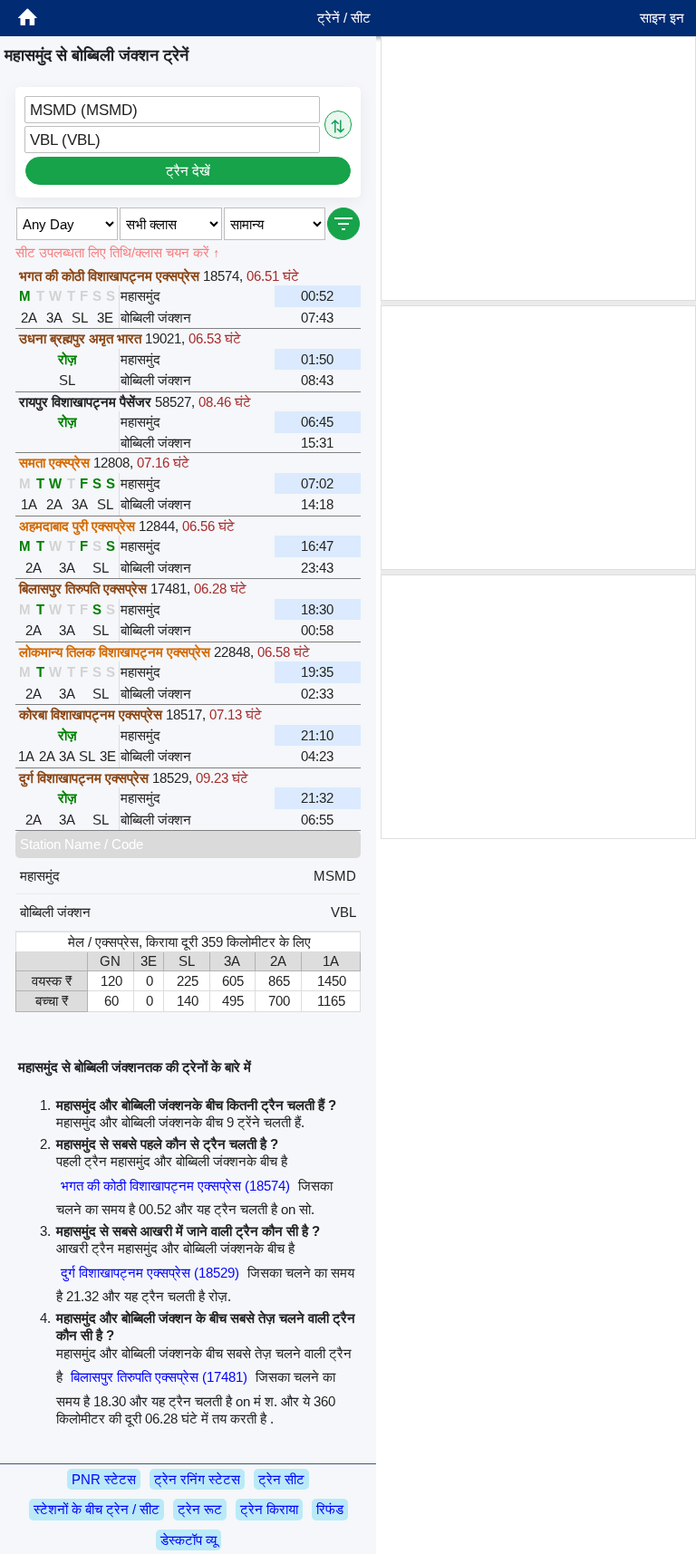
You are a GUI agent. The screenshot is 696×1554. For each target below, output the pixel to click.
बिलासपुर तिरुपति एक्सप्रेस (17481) (159, 1377)
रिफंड (329, 1509)
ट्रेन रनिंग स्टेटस (197, 1479)
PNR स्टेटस (104, 1479)
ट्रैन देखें (188, 171)
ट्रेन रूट (200, 1509)
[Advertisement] (538, 168)
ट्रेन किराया (269, 1509)
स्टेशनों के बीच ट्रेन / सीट (97, 1509)
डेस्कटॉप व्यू (188, 1540)
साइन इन (662, 17)
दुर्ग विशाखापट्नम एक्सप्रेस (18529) (150, 1272)
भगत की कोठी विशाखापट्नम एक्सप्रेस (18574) (175, 1185)
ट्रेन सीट (281, 1479)
